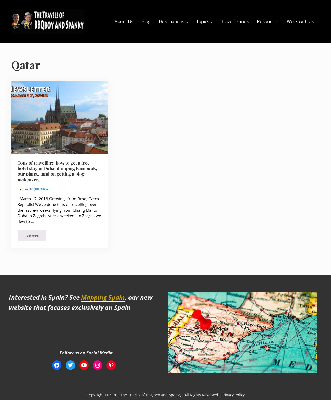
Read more (34, 236)
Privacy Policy (233, 394)
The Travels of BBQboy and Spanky (150, 394)
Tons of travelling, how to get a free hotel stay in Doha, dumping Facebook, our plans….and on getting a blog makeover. (57, 171)
